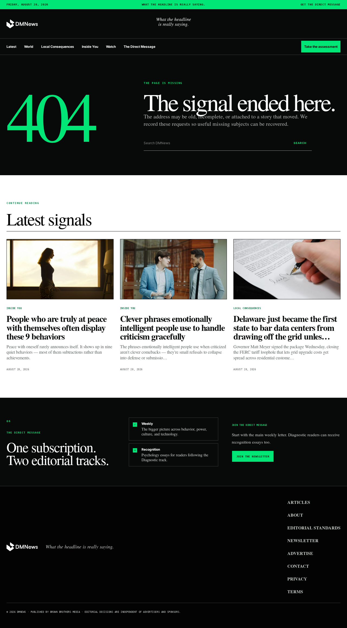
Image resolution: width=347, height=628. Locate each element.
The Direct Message (139, 47)
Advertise (300, 553)
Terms (295, 591)
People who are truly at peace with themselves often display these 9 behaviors (57, 327)
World (28, 47)
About (295, 515)
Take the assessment (321, 47)
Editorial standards (313, 528)
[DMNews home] (22, 24)
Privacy (297, 579)
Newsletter (303, 540)
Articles (298, 502)
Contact (298, 566)
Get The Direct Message (320, 4)
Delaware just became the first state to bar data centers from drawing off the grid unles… (285, 327)
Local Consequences (57, 47)
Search (300, 143)
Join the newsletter (252, 456)
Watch (111, 47)
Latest (11, 47)
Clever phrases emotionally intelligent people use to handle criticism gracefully (172, 327)
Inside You (90, 47)
